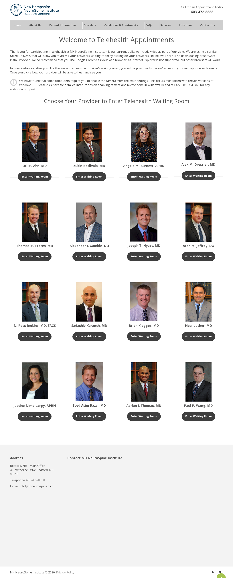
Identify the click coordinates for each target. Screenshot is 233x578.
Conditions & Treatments (121, 25)
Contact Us (207, 25)
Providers (90, 25)
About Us (35, 25)
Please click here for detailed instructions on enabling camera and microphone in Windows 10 (100, 85)
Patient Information (62, 25)
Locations (185, 25)
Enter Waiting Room (34, 176)
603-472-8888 (202, 11)
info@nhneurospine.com (36, 486)
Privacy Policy (65, 572)
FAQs (149, 25)
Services (165, 25)
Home (17, 25)
